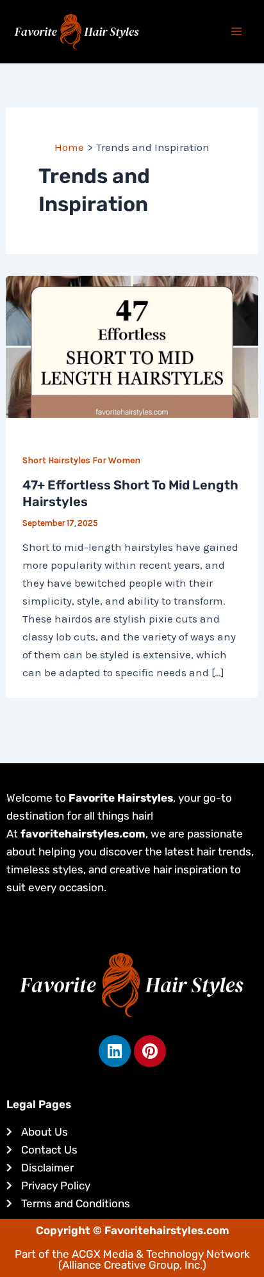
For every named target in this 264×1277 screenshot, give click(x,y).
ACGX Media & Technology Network (161, 1254)
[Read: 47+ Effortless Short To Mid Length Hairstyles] (132, 345)
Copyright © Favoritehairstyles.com (132, 1230)
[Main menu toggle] (237, 32)
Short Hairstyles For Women (81, 460)
